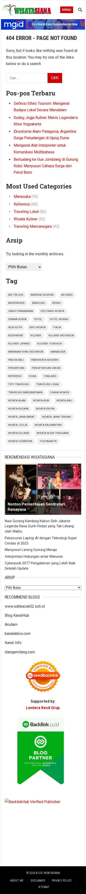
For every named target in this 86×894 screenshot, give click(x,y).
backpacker (16, 303)
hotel (38, 319)
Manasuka (22, 196)
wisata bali (64, 400)
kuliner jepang (19, 343)
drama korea (17, 319)
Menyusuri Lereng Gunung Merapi (31, 550)
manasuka (58, 351)
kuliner (35, 335)
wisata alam (17, 400)
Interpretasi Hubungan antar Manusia (34, 556)
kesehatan (15, 335)
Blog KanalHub (17, 615)
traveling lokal (47, 384)
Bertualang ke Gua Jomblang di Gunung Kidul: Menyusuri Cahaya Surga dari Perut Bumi (46, 166)
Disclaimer (38, 880)
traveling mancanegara (25, 392)
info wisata (37, 327)
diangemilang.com (20, 652)
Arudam (11, 624)
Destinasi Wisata (52, 311)
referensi (15, 376)
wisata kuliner (18, 433)
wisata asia (41, 400)
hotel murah (59, 319)
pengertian (16, 368)
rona (32, 376)
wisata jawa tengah (56, 416)
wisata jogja (17, 425)
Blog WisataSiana (48, 873)
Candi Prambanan (20, 311)
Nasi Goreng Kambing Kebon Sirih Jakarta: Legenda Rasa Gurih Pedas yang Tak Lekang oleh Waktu (39, 526)
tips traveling (18, 384)
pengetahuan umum (46, 368)
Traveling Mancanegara (33, 226)
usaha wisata (59, 392)
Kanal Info (13, 642)
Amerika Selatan (42, 294)
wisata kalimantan (48, 425)
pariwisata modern (44, 359)
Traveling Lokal (26, 211)
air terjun (15, 294)
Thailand (49, 376)
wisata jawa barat (21, 416)
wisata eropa (45, 408)
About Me (16, 880)
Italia (57, 327)
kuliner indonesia (61, 335)
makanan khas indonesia (25, 351)
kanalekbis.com (18, 633)
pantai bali (16, 359)
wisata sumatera (20, 441)
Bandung (38, 303)
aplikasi (67, 294)
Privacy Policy (62, 880)
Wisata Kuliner (26, 219)
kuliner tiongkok (49, 343)
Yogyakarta (48, 441)
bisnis (56, 303)
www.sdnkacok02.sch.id (25, 606)
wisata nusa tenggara (53, 433)
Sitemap (43, 887)
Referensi (22, 204)
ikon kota (15, 327)
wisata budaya (18, 408)
